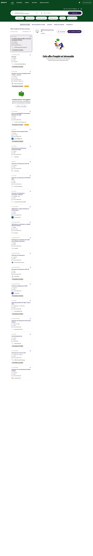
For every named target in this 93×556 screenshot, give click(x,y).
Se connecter (86, 2)
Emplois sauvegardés (59, 24)
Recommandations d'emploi (38, 24)
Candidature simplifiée (75, 31)
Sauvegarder (62, 31)
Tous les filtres (73, 18)
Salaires (27, 2)
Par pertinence (26, 31)
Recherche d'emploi (25, 24)
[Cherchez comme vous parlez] (81, 9)
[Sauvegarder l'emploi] (30, 36)
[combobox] (24, 13)
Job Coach (34, 2)
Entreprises (19, 2)
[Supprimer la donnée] (37, 13)
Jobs (12, 2)
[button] (71, 9)
